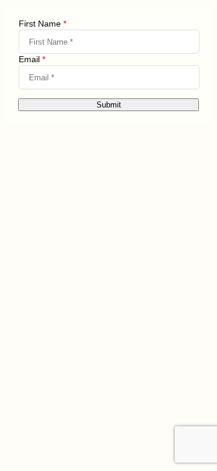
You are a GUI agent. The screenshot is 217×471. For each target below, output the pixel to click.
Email (32, 59)
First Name (42, 23)
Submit (108, 104)
